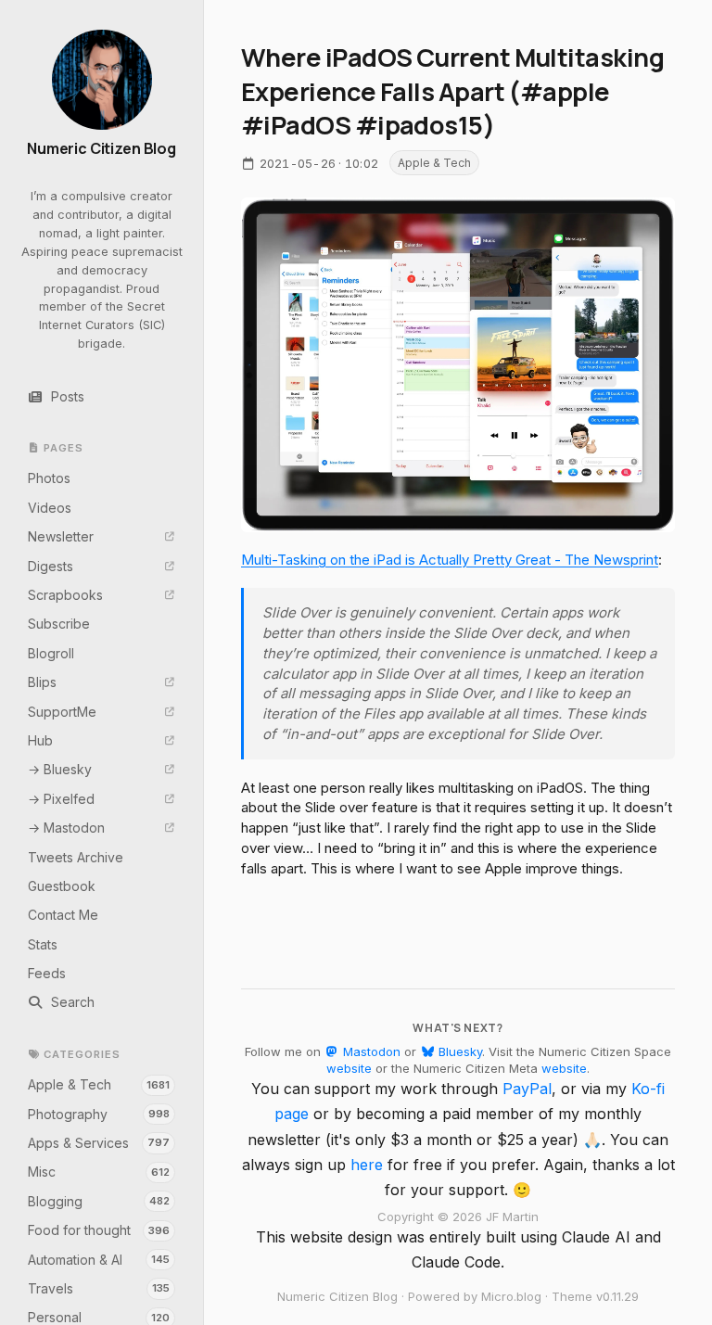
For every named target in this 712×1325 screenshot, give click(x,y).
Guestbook (61, 886)
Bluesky (458, 1051)
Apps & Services (99, 1143)
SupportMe (62, 712)
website (349, 1068)
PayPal (527, 1088)
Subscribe (59, 623)
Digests (50, 566)
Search (73, 1002)
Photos (49, 478)
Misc (99, 1171)
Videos (49, 508)
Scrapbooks (65, 595)
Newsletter (61, 536)
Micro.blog (511, 1296)
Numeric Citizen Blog (101, 149)
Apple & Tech (99, 1084)
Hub (40, 740)
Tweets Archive (75, 857)
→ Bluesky (60, 769)
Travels (99, 1288)
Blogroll (51, 653)
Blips (42, 682)
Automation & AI (99, 1260)
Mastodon (369, 1051)
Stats (42, 944)
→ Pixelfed (61, 799)
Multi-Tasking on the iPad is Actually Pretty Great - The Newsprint (449, 559)
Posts (67, 396)
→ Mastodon (66, 827)
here (366, 1164)
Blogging (99, 1201)
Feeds (47, 973)
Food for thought (99, 1230)
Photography (99, 1114)
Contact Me (63, 915)
